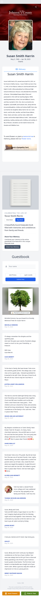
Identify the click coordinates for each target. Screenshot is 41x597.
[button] (20, 301)
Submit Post (20, 279)
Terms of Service (25, 588)
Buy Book (20, 220)
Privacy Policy (15, 588)
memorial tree (28, 136)
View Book (9, 220)
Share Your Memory (12, 247)
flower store (26, 139)
